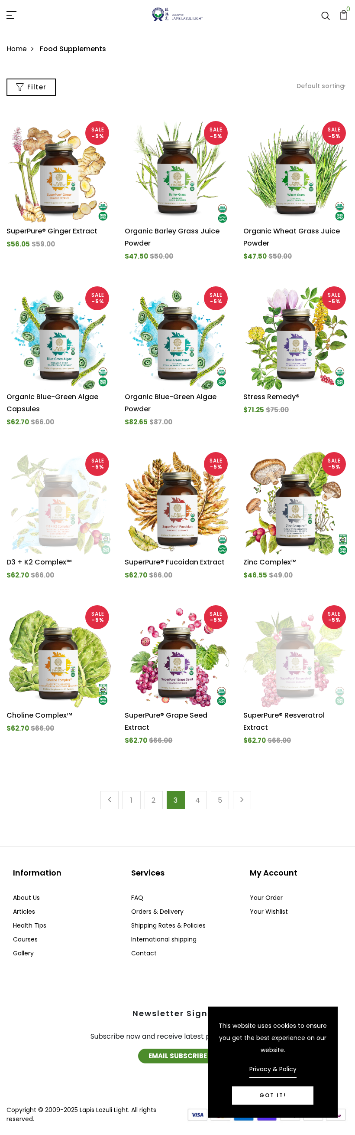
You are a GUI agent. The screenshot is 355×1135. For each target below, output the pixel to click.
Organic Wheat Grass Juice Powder (291, 237)
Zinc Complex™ (270, 562)
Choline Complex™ (39, 715)
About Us (26, 897)
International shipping (164, 939)
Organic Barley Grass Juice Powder (172, 237)
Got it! (272, 1095)
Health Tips (29, 925)
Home (16, 49)
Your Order (266, 897)
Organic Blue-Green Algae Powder (170, 403)
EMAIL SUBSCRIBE (177, 1055)
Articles (24, 911)
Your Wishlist (269, 911)
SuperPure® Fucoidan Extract (175, 562)
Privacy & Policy (273, 1069)
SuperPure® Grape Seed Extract (166, 721)
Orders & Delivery (157, 911)
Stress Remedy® (271, 397)
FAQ (137, 897)
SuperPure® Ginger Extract (51, 231)
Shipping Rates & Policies (168, 925)
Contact (144, 953)
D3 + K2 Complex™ (39, 562)
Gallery (23, 953)
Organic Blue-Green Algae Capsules (52, 403)
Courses (25, 939)
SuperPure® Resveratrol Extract (284, 721)
